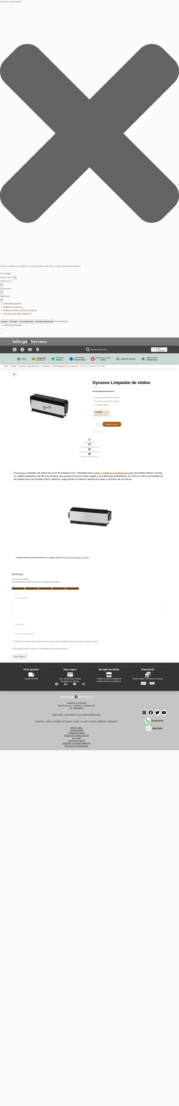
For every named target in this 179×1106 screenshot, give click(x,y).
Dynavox (96, 387)
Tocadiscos (46, 366)
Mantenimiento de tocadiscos (65, 366)
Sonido (13, 366)
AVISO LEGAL (76, 728)
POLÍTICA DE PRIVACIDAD (76, 746)
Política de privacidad (12, 325)
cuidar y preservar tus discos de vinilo (114, 472)
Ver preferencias (26, 321)
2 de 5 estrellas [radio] (31, 588)
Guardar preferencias (44, 321)
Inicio (6, 366)
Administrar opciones (12, 304)
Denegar (13, 321)
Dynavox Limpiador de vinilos (76, 557)
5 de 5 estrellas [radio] (72, 588)
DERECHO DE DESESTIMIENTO (76, 743)
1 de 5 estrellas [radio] (18, 588)
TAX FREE (76, 738)
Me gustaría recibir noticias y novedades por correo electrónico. (40, 649)
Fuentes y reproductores (28, 366)
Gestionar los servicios (12, 307)
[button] (89, 134)
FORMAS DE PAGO (76, 733)
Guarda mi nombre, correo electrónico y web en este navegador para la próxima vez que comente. (56, 641)
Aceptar (4, 321)
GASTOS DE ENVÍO (76, 741)
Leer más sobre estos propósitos (17, 314)
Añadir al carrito (112, 424)
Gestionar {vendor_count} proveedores (20, 310)
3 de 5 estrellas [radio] (45, 588)
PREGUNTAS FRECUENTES (76, 736)
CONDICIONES (76, 730)
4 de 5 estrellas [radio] (58, 588)
